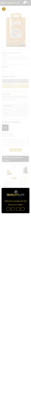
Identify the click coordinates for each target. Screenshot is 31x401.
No (20, 209)
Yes (10, 209)
